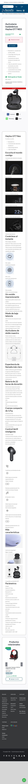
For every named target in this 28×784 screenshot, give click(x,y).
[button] (14, 76)
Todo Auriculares (8, 83)
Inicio (3, 13)
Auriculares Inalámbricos (17, 82)
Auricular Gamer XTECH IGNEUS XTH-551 (13, 668)
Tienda (6, 13)
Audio (11, 82)
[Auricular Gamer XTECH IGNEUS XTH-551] (14, 655)
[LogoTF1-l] (7, 9)
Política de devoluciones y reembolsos (5, 703)
